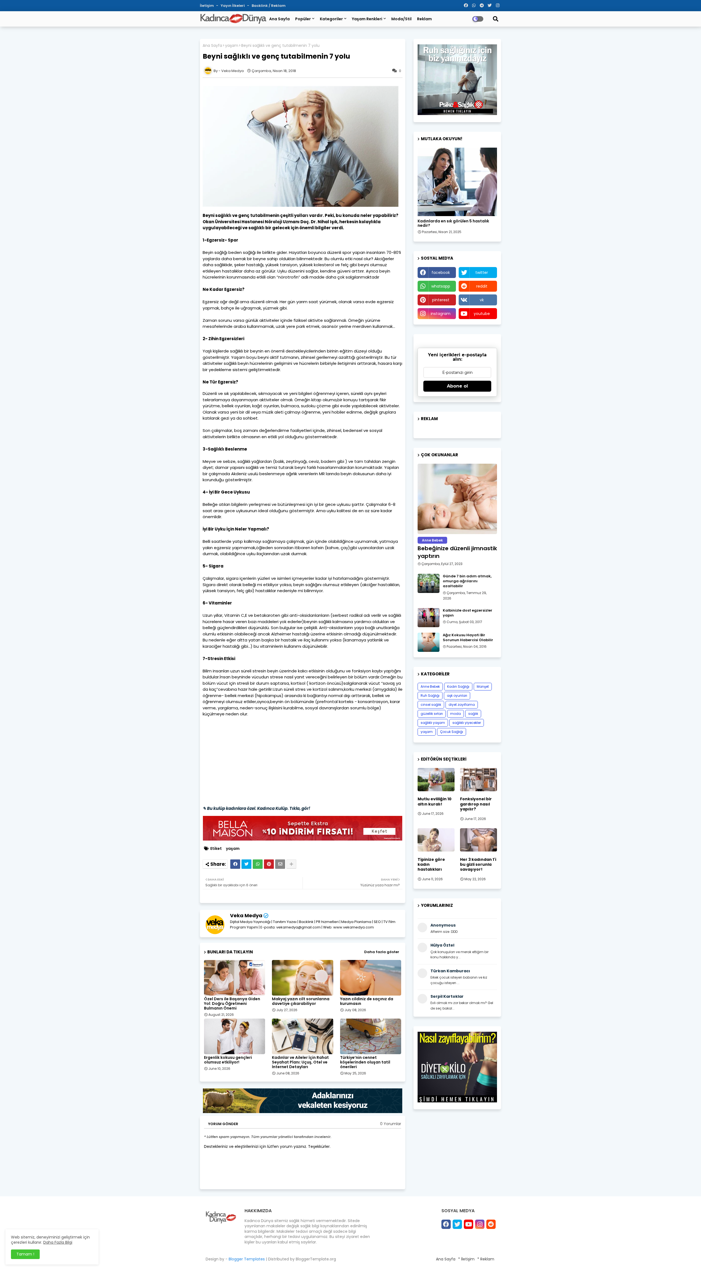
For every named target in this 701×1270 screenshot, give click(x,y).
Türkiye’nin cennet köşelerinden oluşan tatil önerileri (365, 1062)
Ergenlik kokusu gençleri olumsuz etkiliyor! (228, 1060)
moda (455, 713)
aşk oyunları (457, 695)
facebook (441, 272)
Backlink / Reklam (269, 5)
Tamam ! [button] (25, 1254)
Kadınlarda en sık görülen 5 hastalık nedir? (453, 223)
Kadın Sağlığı (458, 686)
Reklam (424, 19)
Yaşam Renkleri (367, 19)
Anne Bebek (430, 686)
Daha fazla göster (381, 951)
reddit (481, 286)
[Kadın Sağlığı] (457, 182)
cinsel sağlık (431, 704)
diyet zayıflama (462, 704)
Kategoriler (331, 19)
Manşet (483, 686)
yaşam (231, 45)
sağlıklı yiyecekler (466, 722)
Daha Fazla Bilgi (57, 1242)
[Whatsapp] (258, 864)
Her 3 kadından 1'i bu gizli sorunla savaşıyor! (478, 864)
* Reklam (485, 1259)
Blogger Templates (247, 1259)
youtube (482, 313)
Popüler (303, 19)
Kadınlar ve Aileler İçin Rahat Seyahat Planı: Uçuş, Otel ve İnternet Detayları (300, 1062)
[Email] (280, 864)
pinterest (440, 300)
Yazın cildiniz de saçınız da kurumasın (366, 1001)
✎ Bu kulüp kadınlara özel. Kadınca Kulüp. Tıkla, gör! (256, 808)
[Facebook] (235, 864)
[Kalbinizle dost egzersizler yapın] (428, 617)
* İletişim (466, 1259)
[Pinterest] (269, 864)
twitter (481, 272)
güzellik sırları (432, 713)
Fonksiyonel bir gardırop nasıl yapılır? (476, 804)
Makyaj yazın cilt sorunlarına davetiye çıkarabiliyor (300, 1001)
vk (482, 300)
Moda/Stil (401, 19)
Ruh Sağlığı (430, 695)
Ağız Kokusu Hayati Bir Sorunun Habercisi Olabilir (468, 638)
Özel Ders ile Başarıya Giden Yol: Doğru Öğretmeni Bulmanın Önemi (232, 1004)
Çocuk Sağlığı (451, 731)
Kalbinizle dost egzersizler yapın (467, 613)
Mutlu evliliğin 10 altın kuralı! (435, 801)
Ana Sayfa (279, 19)
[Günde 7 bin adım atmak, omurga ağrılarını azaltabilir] (428, 583)
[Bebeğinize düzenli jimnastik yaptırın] (457, 499)
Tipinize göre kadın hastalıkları (431, 864)
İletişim (207, 5)
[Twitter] (246, 864)
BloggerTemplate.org (316, 1259)
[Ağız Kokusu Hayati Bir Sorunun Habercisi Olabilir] (428, 642)
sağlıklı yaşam (433, 722)
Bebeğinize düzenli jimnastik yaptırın (457, 552)
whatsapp (440, 286)
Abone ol (457, 386)
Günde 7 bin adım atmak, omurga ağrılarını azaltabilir (467, 581)
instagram (440, 313)
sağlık (473, 713)
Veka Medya (246, 915)
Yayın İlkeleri (233, 5)
